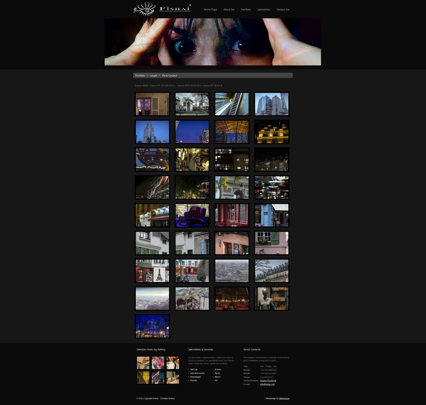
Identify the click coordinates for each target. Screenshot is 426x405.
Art (216, 380)
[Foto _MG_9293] (152, 253)
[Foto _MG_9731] (232, 309)
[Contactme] (283, 9)
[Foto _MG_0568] (152, 142)
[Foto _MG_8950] (192, 226)
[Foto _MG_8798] (192, 198)
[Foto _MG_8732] (192, 170)
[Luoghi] (153, 75)
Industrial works (197, 373)
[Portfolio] (246, 9)
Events (218, 369)
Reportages (195, 377)
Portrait (193, 380)
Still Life (194, 369)
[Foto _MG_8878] (271, 198)
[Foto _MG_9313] (192, 253)
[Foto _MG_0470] (232, 114)
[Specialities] (263, 9)
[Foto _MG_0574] (232, 142)
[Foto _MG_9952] (271, 309)
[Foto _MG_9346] (152, 281)
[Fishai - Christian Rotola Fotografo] (162, 15)
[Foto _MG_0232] (152, 114)
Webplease (284, 398)
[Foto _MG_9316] (232, 253)
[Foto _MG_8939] (152, 226)
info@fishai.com (267, 384)
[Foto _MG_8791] (271, 170)
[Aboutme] (228, 9)
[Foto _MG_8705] (152, 170)
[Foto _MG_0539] (271, 114)
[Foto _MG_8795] (152, 198)
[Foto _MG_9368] (232, 281)
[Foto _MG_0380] (192, 114)
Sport (217, 373)
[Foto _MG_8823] (232, 198)
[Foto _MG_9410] (192, 309)
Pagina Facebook (268, 381)
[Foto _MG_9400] (152, 309)
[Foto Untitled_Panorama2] (152, 337)
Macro (217, 377)
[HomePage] (210, 9)
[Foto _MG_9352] (192, 281)
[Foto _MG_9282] (232, 226)
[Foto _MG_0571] (192, 142)
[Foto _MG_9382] (271, 281)
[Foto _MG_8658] (271, 142)
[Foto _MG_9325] (271, 253)
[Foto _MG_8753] (232, 170)
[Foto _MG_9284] (271, 226)
